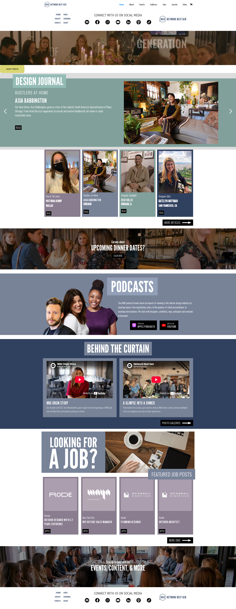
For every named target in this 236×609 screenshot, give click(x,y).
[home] (55, 4)
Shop (185, 4)
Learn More (12, 68)
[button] (191, 4)
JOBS (65, 14)
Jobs (164, 4)
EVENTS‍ (57, 22)
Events (142, 4)
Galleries (153, 4)
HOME (58, 14)
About (131, 4)
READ (18, 128)
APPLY (47, 531)
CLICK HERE (118, 255)
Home (121, 4)
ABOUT (58, 18)
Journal (174, 4)
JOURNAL (67, 18)
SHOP (65, 22)
